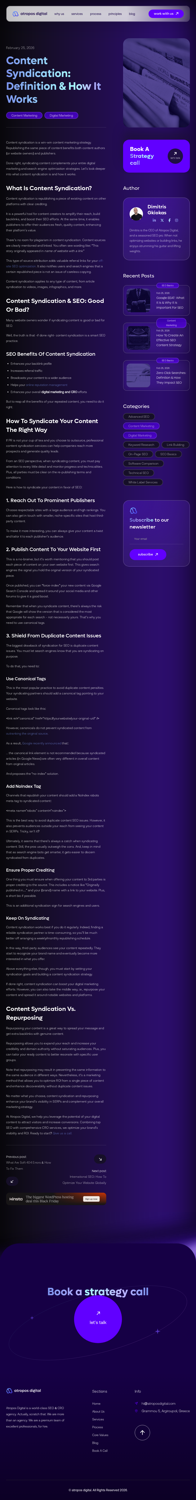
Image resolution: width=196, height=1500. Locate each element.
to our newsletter (149, 523)
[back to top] (142, 1432)
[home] (29, 14)
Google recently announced (41, 743)
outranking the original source (27, 733)
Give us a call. (62, 1133)
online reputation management (46, 385)
